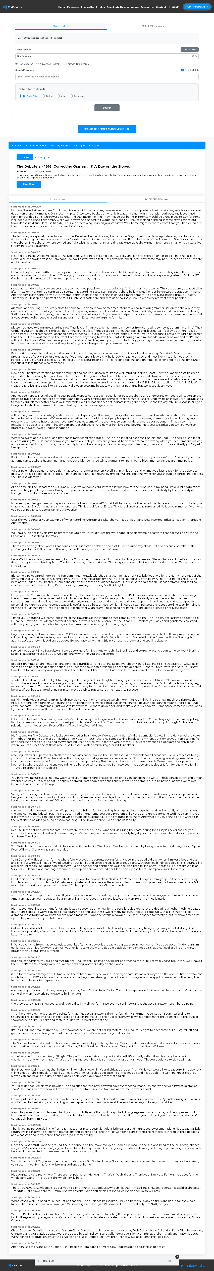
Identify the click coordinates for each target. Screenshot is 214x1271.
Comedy (25, 157)
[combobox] (107, 56)
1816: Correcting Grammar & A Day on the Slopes (70, 145)
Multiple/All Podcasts (153, 26)
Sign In (175, 7)
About (135, 7)
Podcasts (73, 7)
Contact (161, 7)
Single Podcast (61, 26)
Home (62, 7)
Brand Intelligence (118, 7)
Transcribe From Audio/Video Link (107, 129)
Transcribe (87, 7)
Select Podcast (23, 49)
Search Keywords (24, 70)
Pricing (100, 7)
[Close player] (177, 1257)
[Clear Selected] (193, 56)
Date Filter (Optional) (32, 89)
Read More (28, 184)
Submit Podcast (196, 7)
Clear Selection (190, 49)
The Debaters (30, 145)
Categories (147, 7)
